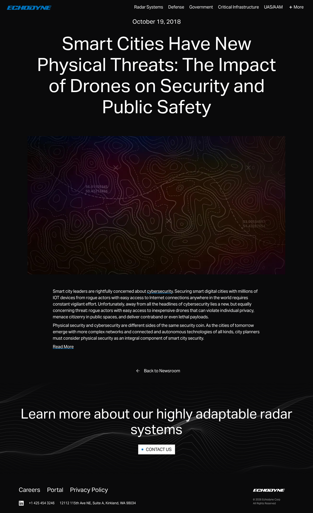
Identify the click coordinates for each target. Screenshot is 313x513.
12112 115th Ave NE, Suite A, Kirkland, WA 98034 (98, 503)
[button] (149, 7)
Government (201, 7)
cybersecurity (160, 291)
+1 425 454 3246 (42, 503)
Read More (63, 346)
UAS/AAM (273, 7)
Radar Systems (148, 7)
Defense (176, 7)
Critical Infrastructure (238, 7)
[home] (29, 7)
